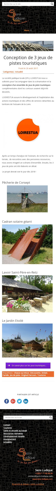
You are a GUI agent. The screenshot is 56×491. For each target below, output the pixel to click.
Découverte (35, 373)
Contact (6, 425)
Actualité (19, 71)
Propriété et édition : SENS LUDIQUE (28, 484)
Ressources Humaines (13, 433)
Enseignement (9, 439)
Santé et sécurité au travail (15, 430)
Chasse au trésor (21, 373)
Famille (6, 375)
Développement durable (14, 436)
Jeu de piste (15, 375)
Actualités (7, 442)
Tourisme (41, 375)
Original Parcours (28, 375)
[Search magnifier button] (52, 4)
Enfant (44, 373)
